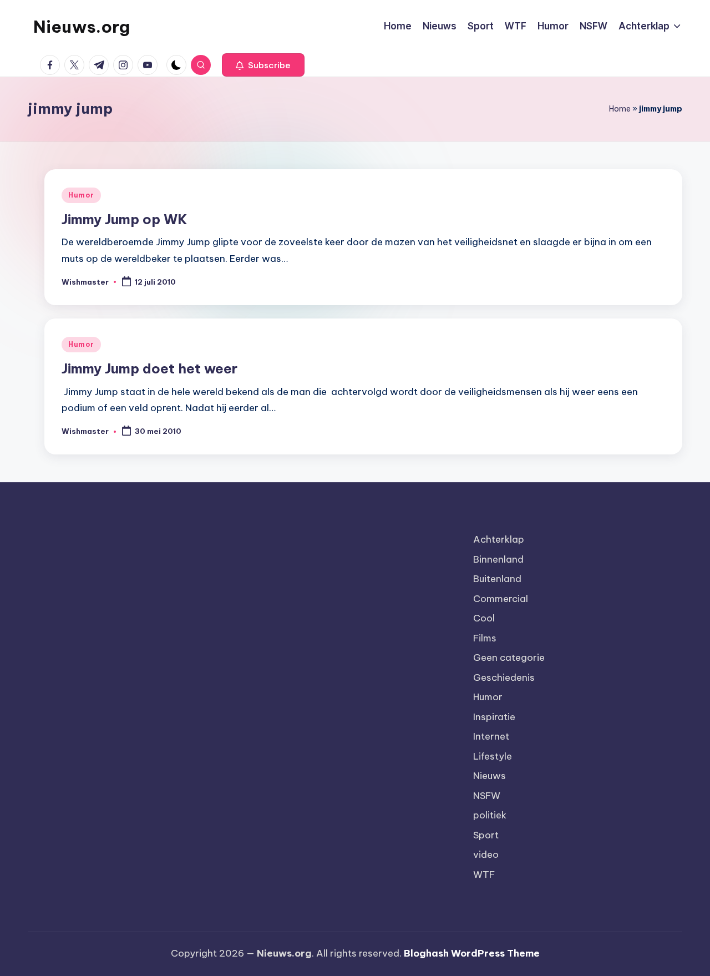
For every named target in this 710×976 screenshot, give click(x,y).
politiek (489, 815)
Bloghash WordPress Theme (472, 953)
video (486, 854)
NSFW (486, 796)
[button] (263, 65)
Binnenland (498, 559)
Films (484, 638)
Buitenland (497, 579)
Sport (486, 835)
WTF (484, 874)
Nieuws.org (81, 26)
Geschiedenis (504, 677)
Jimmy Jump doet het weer (149, 368)
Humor (81, 195)
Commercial (500, 599)
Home (620, 109)
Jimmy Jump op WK (124, 219)
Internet (491, 736)
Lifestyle (492, 756)
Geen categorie (509, 657)
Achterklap (498, 539)
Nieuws (489, 776)
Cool (484, 618)
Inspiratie (494, 717)
